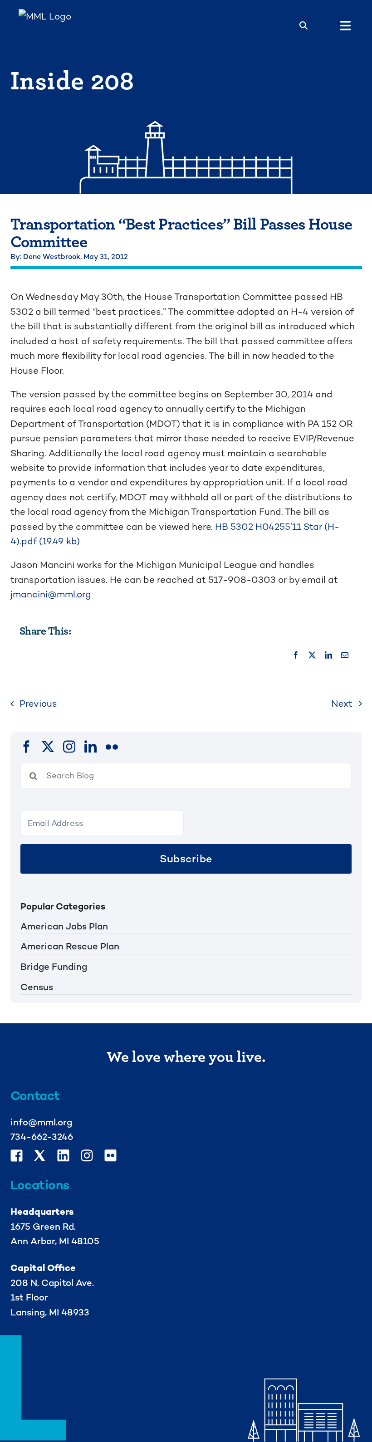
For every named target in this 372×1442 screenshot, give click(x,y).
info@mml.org (41, 1122)
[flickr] (112, 746)
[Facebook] (296, 655)
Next (341, 703)
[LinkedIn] (328, 655)
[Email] (345, 655)
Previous (38, 703)
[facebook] (26, 746)
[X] (312, 655)
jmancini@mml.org (50, 594)
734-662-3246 (41, 1137)
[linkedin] (90, 746)
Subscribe (186, 858)
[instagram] (69, 746)
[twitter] (48, 746)
